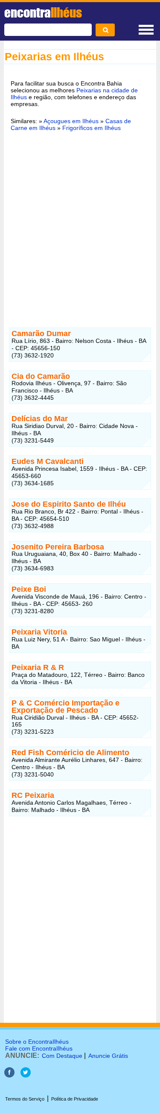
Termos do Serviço (24, 1098)
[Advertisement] (80, 224)
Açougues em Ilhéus (71, 121)
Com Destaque (62, 1055)
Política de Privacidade (74, 1098)
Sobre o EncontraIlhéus (37, 1041)
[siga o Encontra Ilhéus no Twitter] (25, 1075)
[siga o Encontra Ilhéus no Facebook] (9, 1075)
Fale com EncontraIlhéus (39, 1048)
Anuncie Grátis (108, 1055)
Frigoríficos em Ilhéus (91, 127)
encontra (43, 12)
